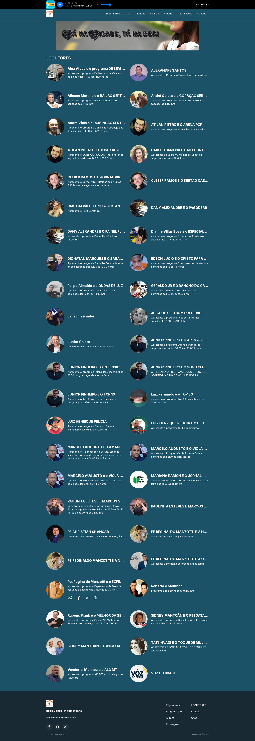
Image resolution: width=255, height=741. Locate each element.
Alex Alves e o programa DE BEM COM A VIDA (105, 69)
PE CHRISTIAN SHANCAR (88, 532)
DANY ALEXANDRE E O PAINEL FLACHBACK (103, 231)
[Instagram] (202, 4)
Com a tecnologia (194, 734)
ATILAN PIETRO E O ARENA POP (176, 125)
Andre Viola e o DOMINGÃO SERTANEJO (100, 123)
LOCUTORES (198, 705)
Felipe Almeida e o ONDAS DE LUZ (95, 286)
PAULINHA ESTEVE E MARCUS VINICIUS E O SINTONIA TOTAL (118, 501)
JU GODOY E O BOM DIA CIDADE (177, 313)
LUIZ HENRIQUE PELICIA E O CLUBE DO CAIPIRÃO (190, 423)
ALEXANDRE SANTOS (169, 70)
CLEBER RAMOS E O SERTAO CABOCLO (182, 181)
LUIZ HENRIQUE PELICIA (87, 421)
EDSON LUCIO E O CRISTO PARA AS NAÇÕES (187, 259)
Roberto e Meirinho (167, 586)
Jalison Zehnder (81, 316)
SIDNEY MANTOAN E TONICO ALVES (97, 646)
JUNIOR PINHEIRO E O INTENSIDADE (97, 367)
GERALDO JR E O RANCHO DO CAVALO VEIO (187, 286)
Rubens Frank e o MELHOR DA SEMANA (100, 615)
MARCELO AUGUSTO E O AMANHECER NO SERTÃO (109, 447)
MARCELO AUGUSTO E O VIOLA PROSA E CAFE (189, 449)
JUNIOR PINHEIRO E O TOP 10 (91, 394)
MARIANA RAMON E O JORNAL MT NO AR (185, 476)
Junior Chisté (79, 342)
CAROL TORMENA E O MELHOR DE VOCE (184, 150)
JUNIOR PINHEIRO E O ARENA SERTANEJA (185, 340)
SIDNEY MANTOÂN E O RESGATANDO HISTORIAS (191, 615)
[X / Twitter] (197, 4)
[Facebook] (207, 4)
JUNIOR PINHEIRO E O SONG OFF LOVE (182, 367)
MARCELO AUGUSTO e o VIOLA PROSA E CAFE (106, 476)
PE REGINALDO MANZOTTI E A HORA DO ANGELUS (192, 532)
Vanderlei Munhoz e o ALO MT (92, 670)
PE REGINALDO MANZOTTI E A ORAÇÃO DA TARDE (192, 559)
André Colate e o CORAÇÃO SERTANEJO (184, 96)
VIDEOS (154, 13)
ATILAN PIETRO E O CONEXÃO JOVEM (98, 150)
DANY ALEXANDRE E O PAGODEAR (179, 208)
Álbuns (168, 13)
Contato (201, 13)
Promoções (172, 724)
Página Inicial (113, 13)
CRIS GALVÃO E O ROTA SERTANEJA (97, 206)
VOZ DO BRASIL (163, 673)
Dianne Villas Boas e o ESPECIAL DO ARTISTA (188, 231)
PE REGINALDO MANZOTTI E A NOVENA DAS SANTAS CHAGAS (119, 561)
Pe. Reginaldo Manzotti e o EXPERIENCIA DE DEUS (108, 582)
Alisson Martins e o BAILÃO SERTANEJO (100, 96)
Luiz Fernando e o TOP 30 (172, 394)
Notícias (140, 13)
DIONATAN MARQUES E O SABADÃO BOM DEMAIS (108, 259)
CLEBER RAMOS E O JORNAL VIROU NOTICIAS (105, 177)
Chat (128, 13)
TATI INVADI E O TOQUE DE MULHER (180, 643)
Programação (185, 13)
